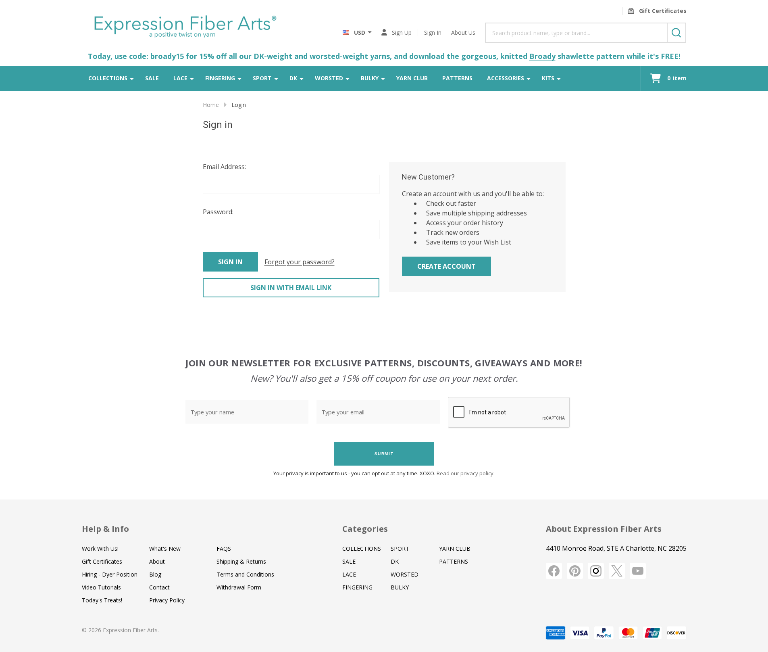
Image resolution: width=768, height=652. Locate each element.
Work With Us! (100, 548)
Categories (365, 528)
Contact (159, 587)
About (157, 561)
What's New (165, 548)
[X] (617, 571)
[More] (132, 78)
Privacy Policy (167, 600)
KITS (548, 78)
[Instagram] (596, 571)
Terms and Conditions (245, 574)
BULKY (370, 78)
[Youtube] (638, 571)
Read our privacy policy (465, 473)
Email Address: (224, 166)
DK (293, 78)
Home (211, 105)
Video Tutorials (101, 587)
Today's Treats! (102, 600)
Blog (155, 574)
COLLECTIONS (107, 78)
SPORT (262, 78)
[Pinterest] (575, 571)
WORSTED (329, 78)
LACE (180, 78)
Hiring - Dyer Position (109, 574)
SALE (152, 78)
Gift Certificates (102, 561)
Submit (384, 453)
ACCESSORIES (505, 78)
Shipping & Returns (241, 561)
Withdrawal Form (238, 587)
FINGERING (220, 78)
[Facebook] (554, 571)
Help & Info (105, 528)
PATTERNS (457, 78)
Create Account (446, 266)
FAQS (223, 548)
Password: (218, 211)
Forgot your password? (299, 261)
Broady (542, 56)
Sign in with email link (290, 287)
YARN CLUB (412, 78)
